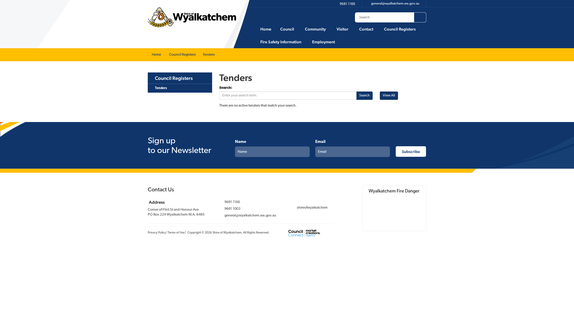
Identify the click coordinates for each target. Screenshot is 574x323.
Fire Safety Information (280, 41)
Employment (323, 41)
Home (265, 29)
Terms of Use (176, 232)
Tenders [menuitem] (161, 88)
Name (240, 142)
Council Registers (400, 29)
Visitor (342, 29)
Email (320, 142)
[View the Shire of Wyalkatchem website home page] (192, 17)
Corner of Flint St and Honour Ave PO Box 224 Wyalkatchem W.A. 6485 (176, 212)
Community (315, 29)
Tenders (209, 55)
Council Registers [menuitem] (174, 78)
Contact (366, 29)
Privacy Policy (157, 232)
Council (287, 29)
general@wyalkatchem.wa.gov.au (250, 215)
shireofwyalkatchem (312, 208)
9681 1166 (232, 202)
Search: (225, 88)
